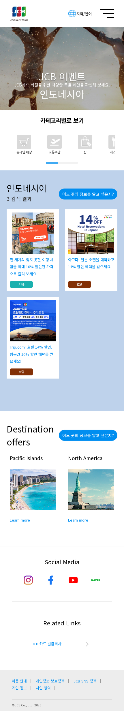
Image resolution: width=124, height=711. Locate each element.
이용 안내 (19, 681)
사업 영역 (43, 688)
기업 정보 (19, 688)
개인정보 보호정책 (50, 681)
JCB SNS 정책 (85, 681)
